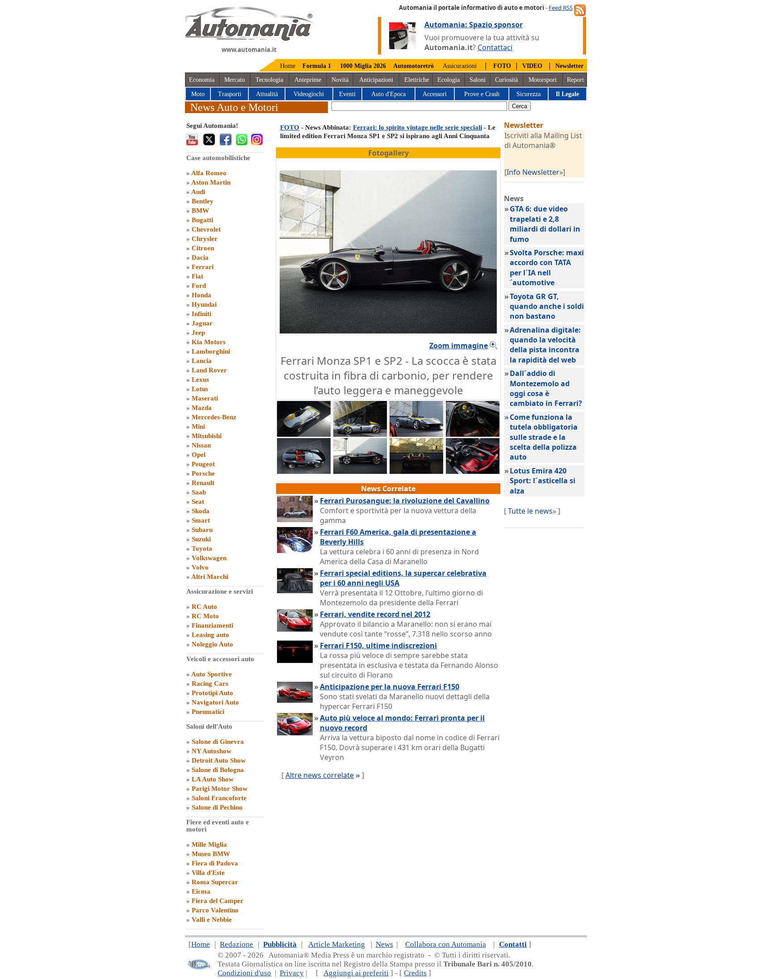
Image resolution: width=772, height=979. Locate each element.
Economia (201, 79)
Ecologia (448, 79)
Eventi (347, 94)
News (384, 944)
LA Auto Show (213, 779)
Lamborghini (211, 351)
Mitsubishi (207, 435)
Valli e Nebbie (212, 919)
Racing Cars (210, 683)
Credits (415, 973)
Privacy (292, 973)
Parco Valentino (215, 910)
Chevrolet (206, 229)
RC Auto (204, 606)
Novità (339, 79)
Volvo (200, 567)
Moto (198, 94)
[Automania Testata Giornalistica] (249, 38)
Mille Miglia (209, 844)
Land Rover (209, 370)
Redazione (236, 944)
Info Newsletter (533, 172)
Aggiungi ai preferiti (356, 973)
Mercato (234, 79)
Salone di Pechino (217, 807)
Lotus (200, 388)
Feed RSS (561, 8)
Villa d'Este (208, 872)
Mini (198, 426)
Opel (199, 454)
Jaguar (202, 323)
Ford (199, 285)
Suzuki (201, 539)
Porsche (203, 473)
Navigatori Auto (215, 702)
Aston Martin (211, 182)
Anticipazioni (376, 79)
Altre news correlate (319, 775)
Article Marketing (336, 944)
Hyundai (204, 304)
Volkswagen (209, 557)
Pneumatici (208, 711)
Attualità (267, 94)
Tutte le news (530, 511)
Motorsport (543, 79)
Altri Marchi (209, 576)
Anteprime (307, 79)
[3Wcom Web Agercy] (199, 968)
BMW (200, 210)
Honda (201, 295)
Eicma (201, 891)
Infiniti (201, 313)
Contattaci (495, 47)
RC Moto (205, 616)
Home (287, 66)
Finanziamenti (212, 625)
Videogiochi (309, 94)
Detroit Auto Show (219, 760)
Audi (198, 191)
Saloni (478, 79)
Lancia (202, 360)
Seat (198, 501)
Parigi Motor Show (220, 788)
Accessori (435, 94)
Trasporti (229, 94)
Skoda (201, 511)
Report (575, 79)
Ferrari (203, 266)
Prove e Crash (481, 94)
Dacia (200, 257)
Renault (203, 482)
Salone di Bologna (218, 769)
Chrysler (205, 238)
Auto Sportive (211, 674)
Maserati (205, 398)
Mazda (202, 407)
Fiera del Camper (217, 900)
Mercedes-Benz (214, 417)
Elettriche (416, 79)
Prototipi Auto (212, 692)
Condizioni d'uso (244, 973)
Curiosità (506, 79)
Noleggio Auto (212, 644)
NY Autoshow (211, 751)
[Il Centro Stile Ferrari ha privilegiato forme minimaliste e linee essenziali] (304, 471)
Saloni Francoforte (219, 798)
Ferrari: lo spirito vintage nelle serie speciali (417, 127)
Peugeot (203, 464)
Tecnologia (269, 79)
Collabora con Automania (445, 944)
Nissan (201, 445)
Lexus (200, 379)
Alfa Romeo (209, 173)
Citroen (203, 248)
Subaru (202, 529)
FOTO (289, 127)
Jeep (198, 332)
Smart (201, 520)
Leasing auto (210, 634)
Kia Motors (209, 342)
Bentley (203, 201)
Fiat (197, 276)
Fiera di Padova (215, 863)
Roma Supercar (215, 882)
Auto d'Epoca (388, 94)
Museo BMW (211, 853)
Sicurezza (528, 94)
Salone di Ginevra (218, 741)
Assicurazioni (460, 66)
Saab (199, 492)
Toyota (202, 548)
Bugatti (202, 220)
